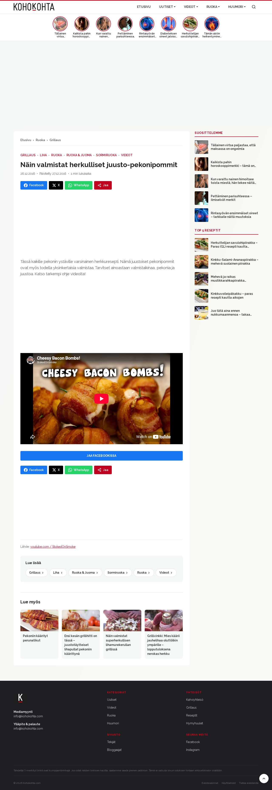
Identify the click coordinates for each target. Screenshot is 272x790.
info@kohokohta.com (28, 716)
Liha (43, 155)
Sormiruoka (106, 155)
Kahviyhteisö (194, 699)
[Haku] (253, 6)
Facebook (193, 742)
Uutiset (166, 7)
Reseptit (191, 715)
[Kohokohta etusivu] (34, 7)
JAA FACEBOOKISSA (101, 455)
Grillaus (55, 140)
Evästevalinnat (210, 782)
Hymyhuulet (194, 723)
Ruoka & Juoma (79, 155)
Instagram (193, 750)
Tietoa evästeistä (248, 782)
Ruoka (212, 7)
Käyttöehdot (229, 782)
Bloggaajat (114, 750)
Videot (190, 7)
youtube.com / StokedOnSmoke (52, 546)
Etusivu (144, 7)
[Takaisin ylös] (264, 778)
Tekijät (111, 742)
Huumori (235, 7)
